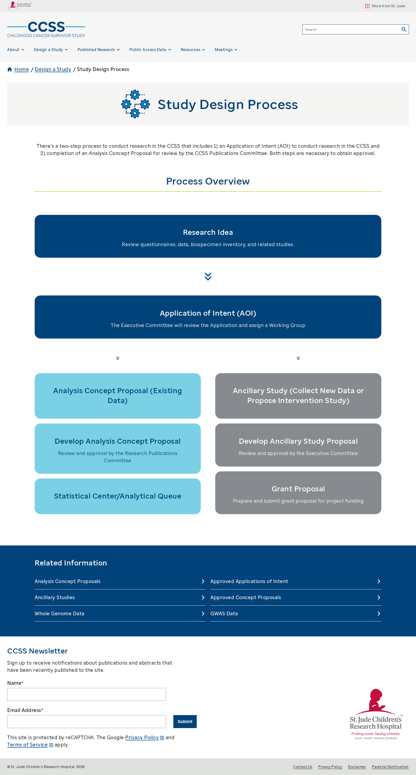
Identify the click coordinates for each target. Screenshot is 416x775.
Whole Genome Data (59, 613)
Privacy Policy (142, 737)
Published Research (96, 49)
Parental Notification (390, 766)
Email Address (25, 710)
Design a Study (48, 49)
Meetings (224, 49)
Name (15, 683)
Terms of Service (27, 744)
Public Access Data (148, 49)
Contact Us (302, 766)
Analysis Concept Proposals (67, 581)
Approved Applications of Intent (249, 581)
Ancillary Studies (55, 597)
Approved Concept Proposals (245, 597)
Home (21, 69)
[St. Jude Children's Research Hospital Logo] (19, 7)
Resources (191, 49)
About (13, 49)
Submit (185, 721)
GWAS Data (224, 613)
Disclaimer (357, 766)
